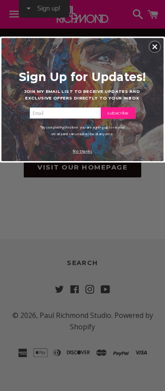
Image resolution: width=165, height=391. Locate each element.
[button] (155, 46)
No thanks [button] (82, 151)
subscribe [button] (118, 112)
